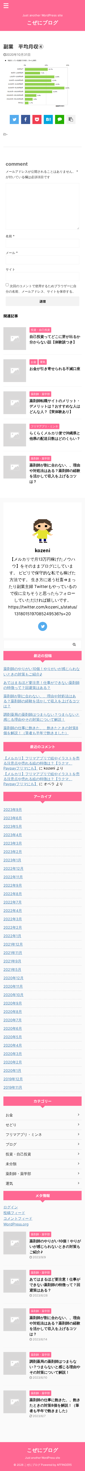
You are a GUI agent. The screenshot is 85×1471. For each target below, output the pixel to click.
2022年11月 (13, 877)
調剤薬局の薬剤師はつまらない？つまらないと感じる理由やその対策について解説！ (41, 717)
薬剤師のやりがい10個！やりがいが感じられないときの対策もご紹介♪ (41, 671)
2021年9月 (12, 961)
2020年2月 (12, 1062)
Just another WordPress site (42, 1457)
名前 (10, 236)
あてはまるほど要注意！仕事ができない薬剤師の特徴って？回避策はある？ (41, 685)
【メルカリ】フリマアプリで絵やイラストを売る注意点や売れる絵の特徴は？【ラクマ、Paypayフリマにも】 (41, 763)
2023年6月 (12, 818)
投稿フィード (14, 1212)
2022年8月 (12, 893)
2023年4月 (12, 835)
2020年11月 (13, 986)
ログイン (10, 1207)
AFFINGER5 (64, 1464)
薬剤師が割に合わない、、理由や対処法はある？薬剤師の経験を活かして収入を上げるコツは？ (41, 701)
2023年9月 (12, 809)
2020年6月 (12, 1028)
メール (12, 253)
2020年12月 (13, 978)
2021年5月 (12, 969)
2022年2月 (12, 927)
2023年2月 (12, 851)
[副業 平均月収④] (48, 119)
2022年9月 (12, 885)
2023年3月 (12, 843)
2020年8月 (12, 1011)
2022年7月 (12, 902)
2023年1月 (12, 860)
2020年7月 (12, 1020)
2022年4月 (12, 910)
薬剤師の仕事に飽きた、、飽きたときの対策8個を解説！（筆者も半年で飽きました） (40, 730)
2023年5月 (12, 826)
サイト (10, 269)
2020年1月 (12, 1070)
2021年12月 (13, 944)
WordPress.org (16, 1224)
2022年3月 (12, 919)
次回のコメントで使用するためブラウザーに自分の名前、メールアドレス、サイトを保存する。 (41, 288)
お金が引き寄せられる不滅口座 (54, 368)
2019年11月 (12, 1087)
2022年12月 (13, 868)
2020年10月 (13, 994)
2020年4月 (12, 1045)
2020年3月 (12, 1053)
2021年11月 (12, 952)
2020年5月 (12, 1037)
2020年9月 (12, 1003)
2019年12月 (13, 1079)
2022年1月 (12, 936)
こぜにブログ (42, 22)
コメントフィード (17, 1218)
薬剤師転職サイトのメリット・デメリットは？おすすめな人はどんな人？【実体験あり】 (54, 406)
